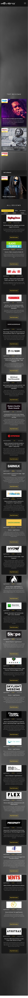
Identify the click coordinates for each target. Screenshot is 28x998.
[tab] (7, 211)
